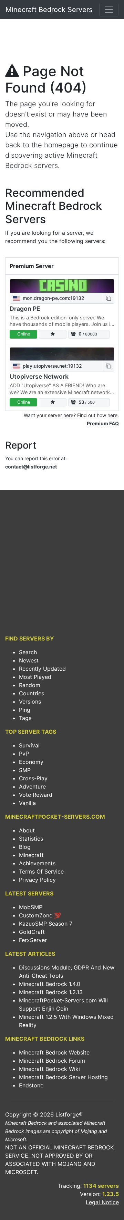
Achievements (37, 863)
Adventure (32, 786)
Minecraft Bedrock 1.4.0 (49, 983)
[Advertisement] (62, 43)
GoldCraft (32, 931)
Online (23, 334)
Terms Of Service (41, 871)
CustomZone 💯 (40, 915)
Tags (25, 718)
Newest (29, 660)
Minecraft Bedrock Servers (49, 9)
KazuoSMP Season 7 (45, 923)
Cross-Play (33, 778)
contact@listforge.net (31, 466)
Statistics (31, 838)
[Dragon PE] (62, 286)
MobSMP (30, 907)
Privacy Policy (37, 879)
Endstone (31, 1085)
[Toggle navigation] (108, 9)
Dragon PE (25, 308)
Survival (29, 745)
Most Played (35, 676)
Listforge (67, 1114)
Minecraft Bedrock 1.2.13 (51, 992)
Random (29, 685)
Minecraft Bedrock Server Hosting (63, 1077)
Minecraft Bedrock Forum (52, 1060)
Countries (31, 693)
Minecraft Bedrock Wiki (49, 1068)
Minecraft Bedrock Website (54, 1052)
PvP (24, 753)
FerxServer (33, 940)
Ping (24, 709)
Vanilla (27, 803)
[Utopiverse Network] (62, 354)
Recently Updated (42, 668)
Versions (30, 701)
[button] (108, 298)
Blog (25, 846)
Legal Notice (102, 1202)
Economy (31, 761)
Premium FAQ (103, 423)
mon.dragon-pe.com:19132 (52, 298)
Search (28, 652)
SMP (25, 770)
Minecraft (31, 855)
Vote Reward (35, 794)
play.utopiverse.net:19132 (51, 366)
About (27, 830)
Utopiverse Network (39, 376)
